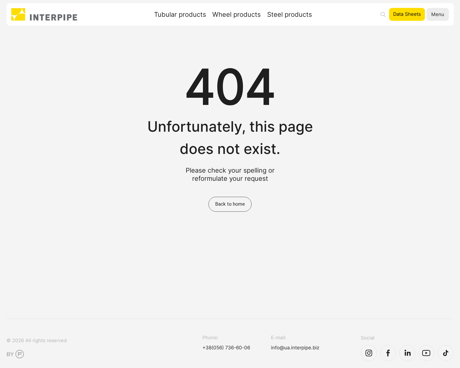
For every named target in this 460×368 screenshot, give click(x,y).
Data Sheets (407, 14)
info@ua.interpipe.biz (295, 348)
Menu (437, 14)
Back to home (230, 204)
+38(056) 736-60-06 (226, 348)
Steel (289, 14)
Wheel (236, 14)
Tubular (180, 14)
